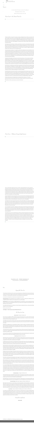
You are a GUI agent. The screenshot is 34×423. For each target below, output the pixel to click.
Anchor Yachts (12, 309)
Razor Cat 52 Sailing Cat (8, 5)
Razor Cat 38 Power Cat (8, 4)
